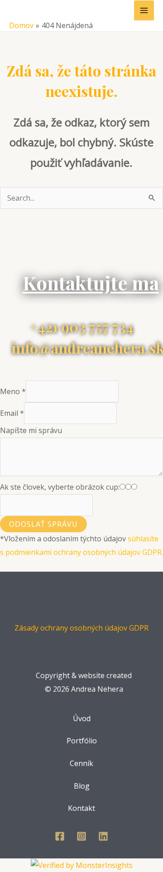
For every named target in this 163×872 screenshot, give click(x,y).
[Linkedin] (103, 836)
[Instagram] (81, 836)
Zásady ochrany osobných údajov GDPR (81, 628)
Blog (82, 786)
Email (12, 413)
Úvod (82, 718)
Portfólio (82, 741)
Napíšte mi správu (31, 430)
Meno (13, 391)
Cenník (81, 763)
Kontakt (81, 808)
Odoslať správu (43, 524)
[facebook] (60, 836)
